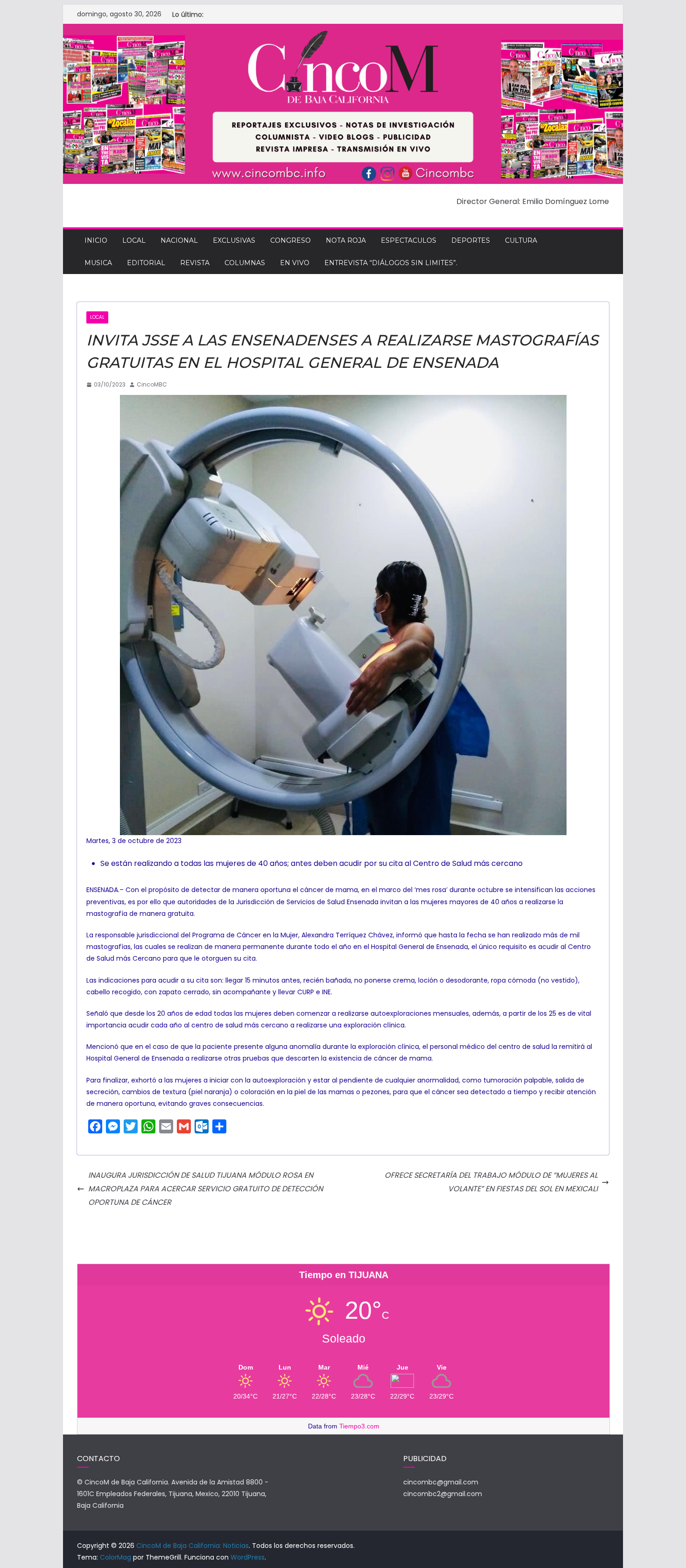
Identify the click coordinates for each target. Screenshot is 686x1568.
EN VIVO (294, 263)
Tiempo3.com (359, 1426)
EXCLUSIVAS (234, 240)
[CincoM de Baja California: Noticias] (343, 30)
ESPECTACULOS (408, 240)
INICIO (95, 240)
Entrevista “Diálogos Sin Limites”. (390, 263)
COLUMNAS (244, 263)
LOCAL (134, 240)
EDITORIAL (146, 263)
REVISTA (195, 263)
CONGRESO (290, 240)
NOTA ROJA (346, 240)
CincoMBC (152, 384)
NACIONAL (179, 240)
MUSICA (98, 263)
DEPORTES (470, 240)
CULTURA (521, 240)
